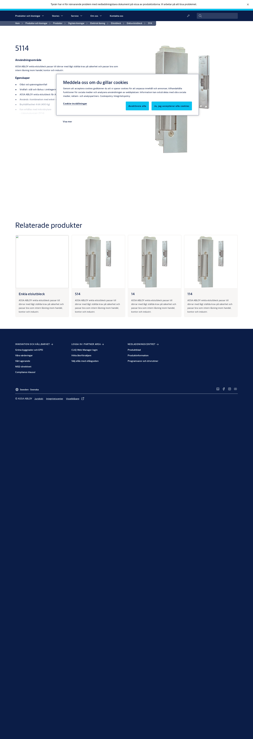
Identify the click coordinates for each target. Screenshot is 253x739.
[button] (42, 15)
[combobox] (217, 16)
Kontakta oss (116, 15)
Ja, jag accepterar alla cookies (171, 105)
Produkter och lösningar (27, 15)
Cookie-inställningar (75, 103)
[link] (19, 23)
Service (75, 15)
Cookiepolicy (106, 95)
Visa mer (67, 121)
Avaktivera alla (137, 105)
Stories (55, 15)
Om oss (94, 15)
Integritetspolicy (122, 95)
